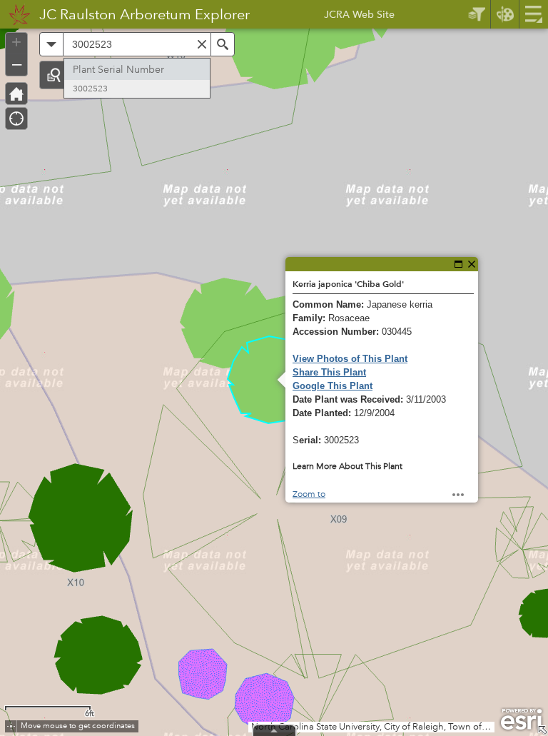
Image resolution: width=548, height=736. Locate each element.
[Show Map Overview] (542, 730)
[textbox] (137, 44)
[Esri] (521, 719)
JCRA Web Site (359, 16)
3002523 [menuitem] (90, 89)
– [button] (16, 63)
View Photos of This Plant (350, 358)
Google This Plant (332, 385)
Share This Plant (329, 372)
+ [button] (16, 42)
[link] (15, 14)
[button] (53, 75)
